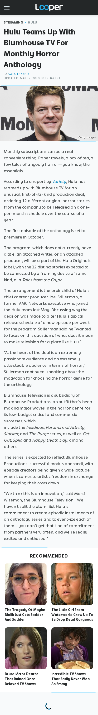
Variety (59, 181)
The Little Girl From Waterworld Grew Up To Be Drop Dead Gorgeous (72, 614)
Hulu (32, 22)
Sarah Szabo (18, 74)
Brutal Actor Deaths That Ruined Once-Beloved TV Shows (21, 679)
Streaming (13, 22)
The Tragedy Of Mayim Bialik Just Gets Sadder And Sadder (25, 614)
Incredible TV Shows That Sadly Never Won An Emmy (70, 679)
